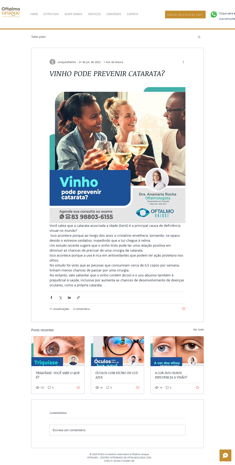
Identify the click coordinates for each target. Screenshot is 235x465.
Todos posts (38, 36)
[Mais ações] (183, 62)
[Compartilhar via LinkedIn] (69, 297)
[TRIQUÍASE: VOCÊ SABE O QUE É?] (57, 351)
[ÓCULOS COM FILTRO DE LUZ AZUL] (117, 351)
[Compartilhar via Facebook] (51, 297)
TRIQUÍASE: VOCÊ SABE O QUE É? (58, 375)
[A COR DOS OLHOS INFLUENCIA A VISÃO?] (177, 351)
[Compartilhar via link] (78, 297)
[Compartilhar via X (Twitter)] (60, 297)
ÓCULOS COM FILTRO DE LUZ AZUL (116, 375)
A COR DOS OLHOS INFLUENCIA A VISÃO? (171, 375)
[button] (199, 36)
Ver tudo (198, 329)
